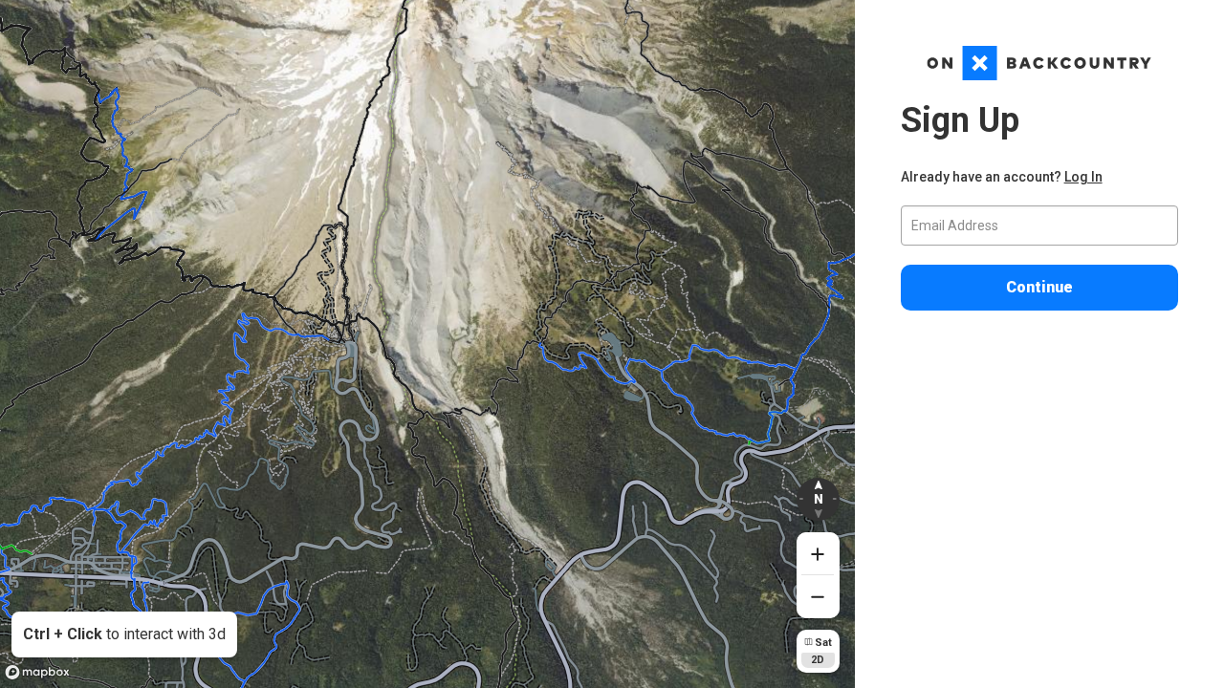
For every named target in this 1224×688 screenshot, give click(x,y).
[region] (427, 344)
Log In (1083, 176)
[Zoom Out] (818, 596)
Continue (1039, 287)
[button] (818, 499)
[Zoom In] (818, 553)
